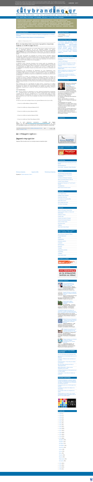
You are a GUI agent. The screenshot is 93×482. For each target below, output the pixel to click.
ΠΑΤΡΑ (71, 49)
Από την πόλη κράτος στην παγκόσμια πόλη (67, 354)
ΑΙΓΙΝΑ (59, 43)
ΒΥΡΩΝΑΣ (72, 43)
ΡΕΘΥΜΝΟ (66, 51)
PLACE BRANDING (37, 17)
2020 (60, 424)
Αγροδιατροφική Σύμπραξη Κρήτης (65, 173)
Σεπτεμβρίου (61, 445)
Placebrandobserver (62, 165)
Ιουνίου (60, 451)
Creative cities (61, 216)
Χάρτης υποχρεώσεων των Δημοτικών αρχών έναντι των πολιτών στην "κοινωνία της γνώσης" (67, 71)
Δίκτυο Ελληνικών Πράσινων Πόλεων (65, 234)
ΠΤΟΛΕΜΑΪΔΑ (60, 51)
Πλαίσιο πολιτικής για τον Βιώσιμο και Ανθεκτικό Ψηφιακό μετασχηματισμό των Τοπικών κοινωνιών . (70, 341)
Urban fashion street (62, 255)
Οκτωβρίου (61, 443)
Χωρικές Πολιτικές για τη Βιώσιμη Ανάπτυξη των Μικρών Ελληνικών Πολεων (70, 293)
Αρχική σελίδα (35, 172)
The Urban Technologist (62, 204)
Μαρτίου (61, 456)
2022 (60, 420)
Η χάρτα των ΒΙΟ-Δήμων (63, 61)
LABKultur (60, 225)
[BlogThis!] (51, 128)
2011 (60, 465)
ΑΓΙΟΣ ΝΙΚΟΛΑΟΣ (69, 41)
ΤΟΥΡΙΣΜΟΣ (21, 129)
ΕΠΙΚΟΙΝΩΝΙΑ (61, 17)
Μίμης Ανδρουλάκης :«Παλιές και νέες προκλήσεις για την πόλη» (65, 368)
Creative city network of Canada (64, 218)
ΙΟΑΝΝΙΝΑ (60, 46)
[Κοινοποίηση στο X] (53, 128)
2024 (60, 417)
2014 (60, 436)
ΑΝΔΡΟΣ (63, 43)
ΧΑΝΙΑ (25, 129)
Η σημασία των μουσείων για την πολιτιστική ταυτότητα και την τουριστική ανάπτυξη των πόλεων (70, 330)
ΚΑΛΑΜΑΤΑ (74, 46)
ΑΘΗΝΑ (75, 41)
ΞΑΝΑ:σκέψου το (45, 17)
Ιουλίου (60, 449)
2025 (60, 415)
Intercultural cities (61, 223)
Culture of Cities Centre (62, 221)
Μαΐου (60, 453)
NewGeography (61, 244)
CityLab (59, 237)
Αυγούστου (61, 447)
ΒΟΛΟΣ (67, 43)
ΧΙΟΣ (62, 52)
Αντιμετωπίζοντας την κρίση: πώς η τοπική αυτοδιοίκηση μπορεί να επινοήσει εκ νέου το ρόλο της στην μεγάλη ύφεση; (67, 394)
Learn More (71, 3)
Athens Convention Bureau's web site (65, 179)
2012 (60, 463)
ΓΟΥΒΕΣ (75, 43)
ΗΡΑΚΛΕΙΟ (63, 44)
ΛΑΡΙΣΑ (70, 48)
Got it (76, 3)
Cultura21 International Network (64, 219)
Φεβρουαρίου (62, 458)
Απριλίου (61, 455)
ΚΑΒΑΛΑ (65, 46)
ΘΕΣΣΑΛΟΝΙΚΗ (73, 44)
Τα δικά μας (51, 17)
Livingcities (60, 242)
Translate (67, 36)
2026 (60, 413)
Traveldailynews (61, 185)
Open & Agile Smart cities (63, 202)
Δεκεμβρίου (61, 439)
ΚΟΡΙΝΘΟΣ (65, 48)
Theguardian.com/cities (62, 249)
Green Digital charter (62, 193)
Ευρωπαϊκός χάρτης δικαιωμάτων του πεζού (66, 62)
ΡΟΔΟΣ (70, 51)
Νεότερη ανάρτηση (20, 172)
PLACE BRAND (30, 17)
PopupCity (60, 246)
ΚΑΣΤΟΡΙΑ (65, 47)
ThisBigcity (60, 253)
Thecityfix (60, 248)
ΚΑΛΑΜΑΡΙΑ (69, 46)
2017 (60, 430)
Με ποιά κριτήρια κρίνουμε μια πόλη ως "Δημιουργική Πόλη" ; (66, 365)
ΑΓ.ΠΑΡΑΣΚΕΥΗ (61, 41)
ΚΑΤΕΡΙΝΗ (70, 47)
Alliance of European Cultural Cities (65, 210)
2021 (60, 422)
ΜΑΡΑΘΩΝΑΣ (75, 48)
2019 (60, 426)
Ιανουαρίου (61, 460)
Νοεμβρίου (61, 441)
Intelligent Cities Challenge (63, 195)
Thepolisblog (60, 251)
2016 (60, 432)
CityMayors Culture (62, 214)
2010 (60, 467)
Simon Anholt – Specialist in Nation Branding (67, 167)
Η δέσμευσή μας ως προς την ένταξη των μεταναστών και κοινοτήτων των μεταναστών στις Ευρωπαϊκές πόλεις (67, 75)
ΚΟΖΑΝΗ (60, 48)
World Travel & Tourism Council (64, 187)
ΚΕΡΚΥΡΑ (75, 47)
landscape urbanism (62, 241)
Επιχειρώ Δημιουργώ (62, 235)
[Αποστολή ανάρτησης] (44, 128)
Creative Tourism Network (63, 181)
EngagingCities (61, 239)
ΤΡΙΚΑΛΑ (74, 51)
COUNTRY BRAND (23, 17)
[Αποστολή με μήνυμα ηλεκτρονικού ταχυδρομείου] (50, 128)
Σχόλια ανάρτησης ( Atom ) (26, 174)
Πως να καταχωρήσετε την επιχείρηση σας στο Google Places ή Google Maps (68, 284)
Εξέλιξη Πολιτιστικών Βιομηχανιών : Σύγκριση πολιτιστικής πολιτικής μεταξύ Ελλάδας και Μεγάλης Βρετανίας (70, 321)
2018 (60, 428)
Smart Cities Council (62, 200)
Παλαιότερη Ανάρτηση (50, 172)
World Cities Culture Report (63, 226)
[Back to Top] (91, 479)
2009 (60, 468)
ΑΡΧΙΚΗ (17, 17)
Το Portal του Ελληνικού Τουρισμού (65, 177)
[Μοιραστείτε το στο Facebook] (54, 128)
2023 (60, 419)
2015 (60, 434)
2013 (60, 438)
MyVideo (56, 17)
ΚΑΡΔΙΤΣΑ (60, 47)
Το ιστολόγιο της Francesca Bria (64, 198)
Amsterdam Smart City (62, 197)
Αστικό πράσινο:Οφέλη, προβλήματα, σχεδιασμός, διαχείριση (68, 302)
